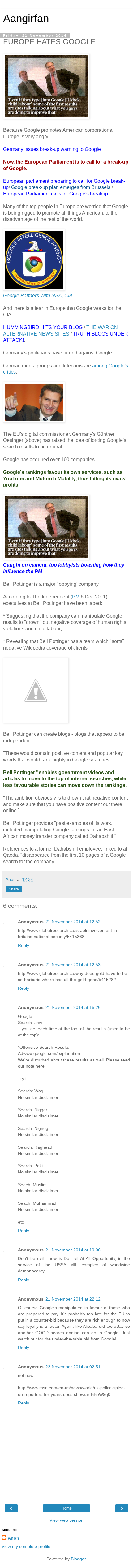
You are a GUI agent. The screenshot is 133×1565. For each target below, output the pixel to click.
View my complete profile (26, 1546)
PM (75, 596)
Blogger (78, 1558)
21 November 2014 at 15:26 (73, 1007)
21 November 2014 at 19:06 (73, 1249)
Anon (13, 1538)
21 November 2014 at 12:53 (73, 964)
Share (14, 889)
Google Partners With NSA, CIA (38, 295)
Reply (23, 945)
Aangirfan (26, 18)
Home (67, 1508)
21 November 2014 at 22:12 (73, 1299)
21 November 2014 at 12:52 (73, 921)
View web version (66, 1520)
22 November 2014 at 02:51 (73, 1366)
